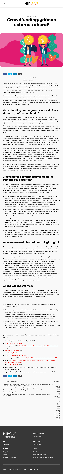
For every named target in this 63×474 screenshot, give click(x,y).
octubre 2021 (57, 410)
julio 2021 (57, 413)
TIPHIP (5, 454)
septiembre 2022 (56, 400)
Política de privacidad (39, 454)
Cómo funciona (37, 436)
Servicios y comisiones (9, 457)
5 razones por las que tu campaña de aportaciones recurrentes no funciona (24, 390)
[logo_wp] (31, 3)
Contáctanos (37, 444)
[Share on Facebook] (5, 74)
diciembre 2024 (57, 387)
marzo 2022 (58, 404)
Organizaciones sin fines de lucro (43, 457)
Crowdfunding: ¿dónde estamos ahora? (14, 392)
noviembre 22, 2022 (31, 16)
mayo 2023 (58, 393)
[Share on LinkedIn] (15, 74)
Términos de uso (38, 452)
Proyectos (6, 444)
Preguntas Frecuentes (10, 452)
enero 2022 (58, 407)
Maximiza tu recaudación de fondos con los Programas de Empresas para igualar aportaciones (26, 394)
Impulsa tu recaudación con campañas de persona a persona (20, 388)
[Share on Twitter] (10, 74)
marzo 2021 (58, 418)
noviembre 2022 (57, 397)
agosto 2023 (58, 390)
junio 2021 (57, 415)
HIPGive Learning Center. (14, 469)
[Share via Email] (20, 74)
